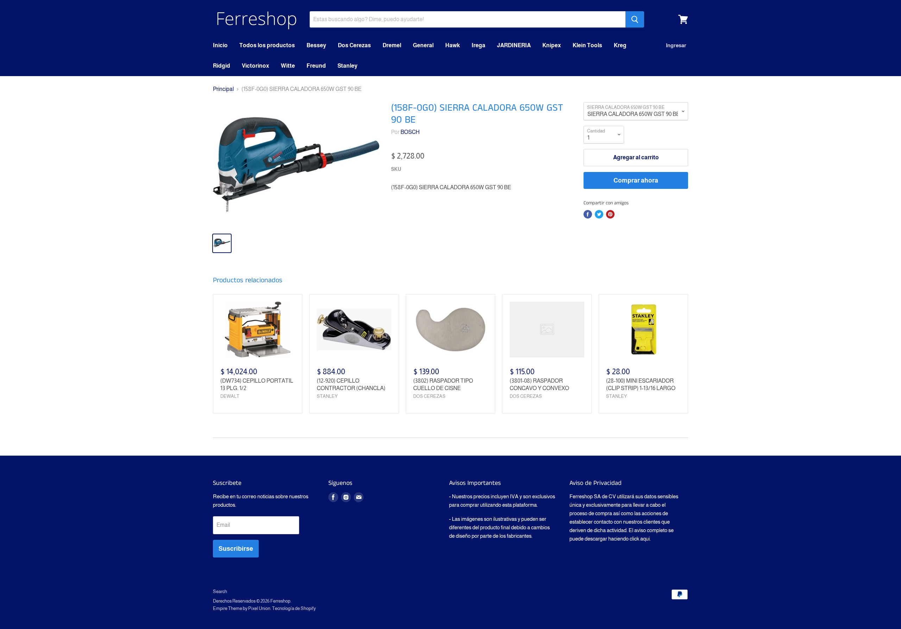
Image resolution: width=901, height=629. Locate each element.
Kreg (620, 45)
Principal (223, 89)
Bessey (316, 45)
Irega (478, 45)
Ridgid (221, 66)
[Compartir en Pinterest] (610, 214)
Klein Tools (587, 45)
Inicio (220, 45)
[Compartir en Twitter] (599, 214)
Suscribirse (236, 548)
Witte (288, 66)
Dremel (392, 45)
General (423, 45)
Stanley (348, 66)
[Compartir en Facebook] (588, 214)
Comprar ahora (635, 180)
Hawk (452, 45)
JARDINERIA (514, 45)
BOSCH (410, 132)
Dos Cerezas (354, 45)
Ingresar (676, 45)
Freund (316, 66)
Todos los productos (267, 45)
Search (220, 591)
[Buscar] (634, 19)
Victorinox (255, 66)
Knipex (551, 45)
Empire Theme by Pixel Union (241, 608)
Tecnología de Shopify (294, 608)
